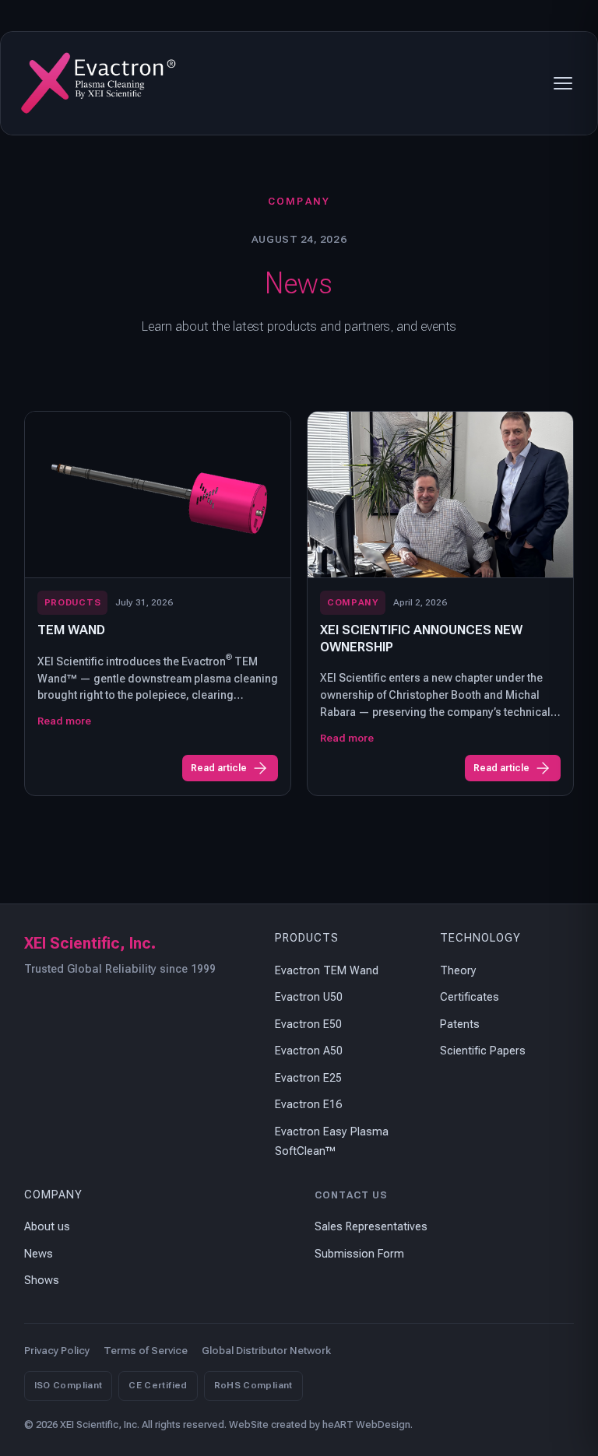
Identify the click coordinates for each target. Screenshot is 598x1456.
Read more (64, 721)
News (38, 1254)
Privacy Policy (57, 1350)
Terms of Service (146, 1350)
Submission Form (359, 1254)
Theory (458, 970)
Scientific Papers (483, 1051)
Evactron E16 (308, 1104)
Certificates (469, 997)
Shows (41, 1280)
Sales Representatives (371, 1226)
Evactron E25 (308, 1078)
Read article (219, 768)
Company (53, 1195)
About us (47, 1226)
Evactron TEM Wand (326, 970)
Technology (480, 938)
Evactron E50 (308, 1024)
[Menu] (563, 83)
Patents (460, 1024)
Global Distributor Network (266, 1350)
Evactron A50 (309, 1051)
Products (307, 938)
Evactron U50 (309, 997)
